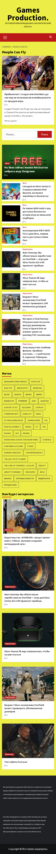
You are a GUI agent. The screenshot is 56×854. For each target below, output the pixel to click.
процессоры (10, 485)
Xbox (7, 163)
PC (37, 427)
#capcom (35, 382)
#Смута (17, 394)
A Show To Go (11, 407)
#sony (7, 394)
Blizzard (26, 407)
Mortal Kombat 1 (12, 427)
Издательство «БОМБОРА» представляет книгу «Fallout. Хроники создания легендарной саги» (27, 540)
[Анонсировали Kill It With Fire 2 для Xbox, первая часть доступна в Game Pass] (11, 235)
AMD (34, 401)
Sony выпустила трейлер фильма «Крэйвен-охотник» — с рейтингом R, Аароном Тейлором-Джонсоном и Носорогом (37, 354)
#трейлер (22, 401)
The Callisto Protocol (15, 761)
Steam (30, 446)
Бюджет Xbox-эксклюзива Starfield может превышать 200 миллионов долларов (24, 708)
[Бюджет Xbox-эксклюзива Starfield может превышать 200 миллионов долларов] (11, 302)
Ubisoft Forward (12, 472)
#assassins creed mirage (15, 382)
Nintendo (9, 754)
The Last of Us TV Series (15, 459)
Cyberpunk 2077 (11, 414)
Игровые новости (25, 478)
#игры (29, 394)
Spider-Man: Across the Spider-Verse (21, 440)
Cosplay (39, 407)
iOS (46, 420)
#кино (39, 394)
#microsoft (22, 388)
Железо (8, 478)
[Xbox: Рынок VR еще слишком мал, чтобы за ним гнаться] (11, 281)
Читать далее (10, 121)
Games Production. (28, 13)
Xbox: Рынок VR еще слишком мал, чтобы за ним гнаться (35, 281)
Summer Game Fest (12, 453)
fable (38, 414)
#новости (9, 401)
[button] (5, 37)
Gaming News (34, 420)
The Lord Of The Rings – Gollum (19, 466)
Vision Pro (30, 472)
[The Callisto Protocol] (28, 741)
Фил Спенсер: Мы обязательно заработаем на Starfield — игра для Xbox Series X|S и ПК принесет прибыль (37, 259)
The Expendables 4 (34, 453)
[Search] (51, 37)
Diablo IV (27, 414)
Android (44, 401)
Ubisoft (42, 466)
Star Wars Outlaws (13, 446)
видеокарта (44, 478)
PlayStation (10, 86)
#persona (37, 388)
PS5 (17, 433)
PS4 (44, 427)
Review (26, 433)
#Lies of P (8, 388)
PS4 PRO (7, 433)
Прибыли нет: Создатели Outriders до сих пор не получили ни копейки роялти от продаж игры (27, 98)
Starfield (46, 440)
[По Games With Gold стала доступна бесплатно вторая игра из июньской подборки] (11, 213)
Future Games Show (13, 420)
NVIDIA (28, 427)
